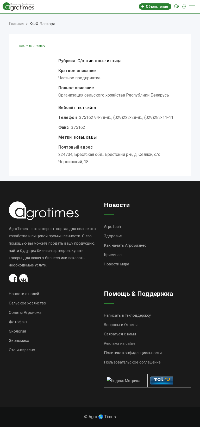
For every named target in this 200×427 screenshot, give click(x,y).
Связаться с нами (120, 334)
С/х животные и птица (99, 60)
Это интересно (22, 350)
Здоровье (113, 236)
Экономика (19, 340)
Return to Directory (32, 46)
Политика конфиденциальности (133, 352)
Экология (17, 331)
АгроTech (112, 226)
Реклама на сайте (119, 343)
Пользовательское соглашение (132, 362)
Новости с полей (24, 293)
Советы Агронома (25, 312)
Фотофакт (18, 322)
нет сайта (87, 107)
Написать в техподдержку (127, 315)
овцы (91, 137)
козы (79, 137)
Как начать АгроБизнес (125, 245)
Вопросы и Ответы (121, 324)
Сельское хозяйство (27, 303)
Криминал (113, 254)
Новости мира (116, 264)
